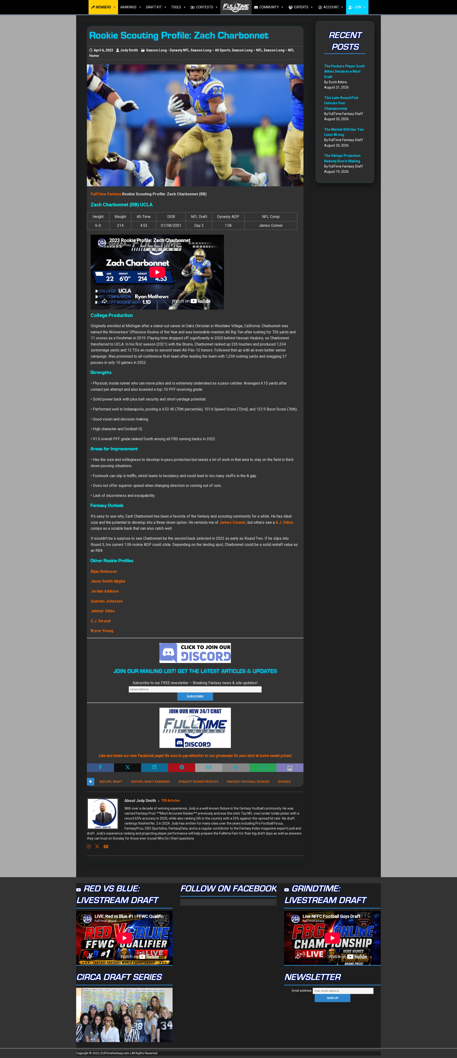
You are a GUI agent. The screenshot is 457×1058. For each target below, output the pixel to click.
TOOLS (176, 7)
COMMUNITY (269, 7)
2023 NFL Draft (110, 781)
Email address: (302, 990)
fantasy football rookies (248, 781)
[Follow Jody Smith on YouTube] (104, 847)
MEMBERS (103, 7)
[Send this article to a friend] (208, 767)
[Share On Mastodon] (289, 767)
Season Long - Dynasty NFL (167, 50)
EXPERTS (301, 7)
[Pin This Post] (181, 767)
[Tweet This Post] (127, 767)
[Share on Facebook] (100, 767)
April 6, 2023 (103, 50)
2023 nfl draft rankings (150, 781)
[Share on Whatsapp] (263, 767)
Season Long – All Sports (210, 50)
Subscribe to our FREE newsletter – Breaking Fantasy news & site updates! (195, 683)
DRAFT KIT (154, 7)
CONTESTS (204, 7)
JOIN (357, 7)
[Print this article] (235, 767)
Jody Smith (129, 50)
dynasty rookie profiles (198, 781)
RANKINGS (128, 7)
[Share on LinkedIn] (154, 767)
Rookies (284, 781)
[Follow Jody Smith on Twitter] (95, 847)
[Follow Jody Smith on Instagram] (89, 847)
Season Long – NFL (247, 50)
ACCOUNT (331, 7)
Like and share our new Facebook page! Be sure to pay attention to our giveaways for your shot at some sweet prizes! (195, 755)
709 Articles (170, 800)
